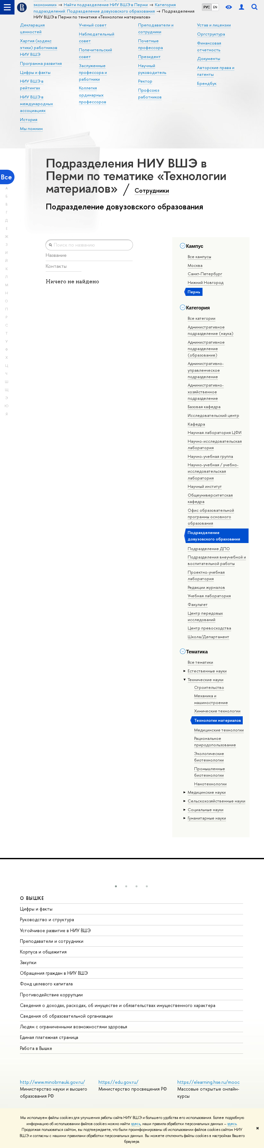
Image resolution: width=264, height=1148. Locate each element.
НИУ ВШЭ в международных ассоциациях (36, 103)
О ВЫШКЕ (32, 898)
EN (215, 7)
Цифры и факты (35, 72)
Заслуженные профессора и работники (93, 72)
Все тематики (200, 662)
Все (6, 177)
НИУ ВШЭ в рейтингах (31, 84)
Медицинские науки (207, 792)
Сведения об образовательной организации (66, 1016)
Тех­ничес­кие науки (205, 679)
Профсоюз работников (150, 93)
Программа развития (41, 63)
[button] (116, 886)
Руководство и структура (47, 919)
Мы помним (31, 128)
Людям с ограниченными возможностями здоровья (73, 1026)
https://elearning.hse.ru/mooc (208, 1082)
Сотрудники (152, 190)
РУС (206, 7)
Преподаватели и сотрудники (51, 941)
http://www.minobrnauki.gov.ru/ (52, 1082)
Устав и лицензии (214, 25)
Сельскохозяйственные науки (216, 801)
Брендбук (206, 83)
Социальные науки (205, 809)
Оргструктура (211, 34)
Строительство (209, 687)
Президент (149, 56)
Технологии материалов (217, 720)
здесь (135, 1123)
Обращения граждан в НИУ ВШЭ (54, 973)
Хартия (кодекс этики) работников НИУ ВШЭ (38, 47)
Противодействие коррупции (51, 995)
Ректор (145, 81)
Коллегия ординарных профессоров (92, 94)
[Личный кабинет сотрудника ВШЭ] (241, 7)
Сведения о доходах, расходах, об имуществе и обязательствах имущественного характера (117, 1005)
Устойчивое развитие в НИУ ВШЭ (55, 930)
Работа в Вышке (36, 1048)
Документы (208, 58)
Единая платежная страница (49, 1037)
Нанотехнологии (210, 784)
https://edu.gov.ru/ (118, 1082)
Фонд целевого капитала (46, 984)
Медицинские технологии (219, 730)
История (28, 119)
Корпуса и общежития (43, 952)
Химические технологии (217, 711)
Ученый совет (93, 25)
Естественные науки (207, 671)
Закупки (28, 962)
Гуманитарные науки (207, 818)
